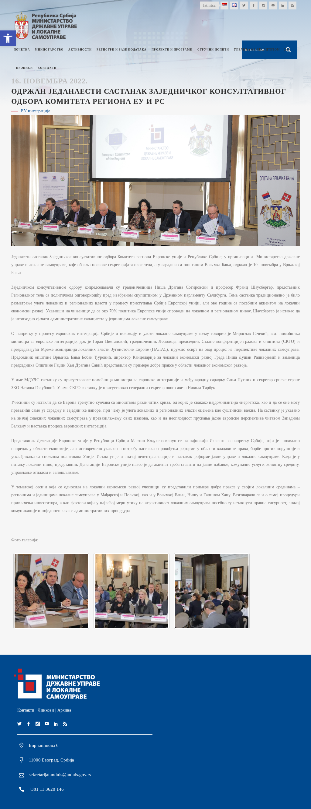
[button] (8, 38)
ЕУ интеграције (35, 111)
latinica (209, 5)
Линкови (46, 710)
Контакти (25, 710)
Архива (64, 710)
